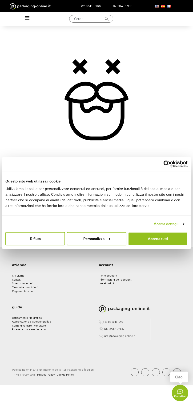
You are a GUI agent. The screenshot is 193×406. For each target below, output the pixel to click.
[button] (48, 19)
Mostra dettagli (166, 224)
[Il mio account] (148, 19)
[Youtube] (166, 372)
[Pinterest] (156, 372)
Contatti (16, 279)
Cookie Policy (65, 374)
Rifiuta (35, 238)
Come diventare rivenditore (29, 325)
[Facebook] (135, 372)
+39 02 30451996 (113, 321)
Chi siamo (18, 275)
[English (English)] (157, 6)
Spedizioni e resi (22, 283)
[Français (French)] (169, 6)
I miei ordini (106, 283)
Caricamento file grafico (27, 317)
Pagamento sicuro (23, 291)
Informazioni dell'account (115, 279)
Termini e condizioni (25, 287)
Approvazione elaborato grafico (31, 321)
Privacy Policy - (47, 374)
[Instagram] (145, 372)
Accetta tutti (158, 238)
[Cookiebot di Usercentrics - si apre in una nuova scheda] (167, 164)
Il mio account (108, 275)
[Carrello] (163, 19)
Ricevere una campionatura (29, 329)
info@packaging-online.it (119, 336)
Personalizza (94, 238)
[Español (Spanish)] (163, 6)
